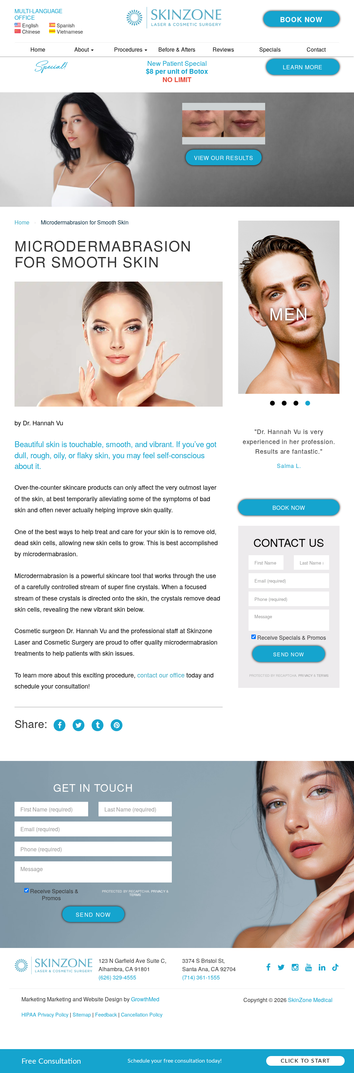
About (82, 49)
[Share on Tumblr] (97, 723)
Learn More (303, 67)
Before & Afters (176, 49)
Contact (316, 49)
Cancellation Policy (141, 1014)
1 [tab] (272, 403)
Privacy (306, 675)
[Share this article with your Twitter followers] (78, 723)
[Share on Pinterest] (116, 723)
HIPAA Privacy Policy (44, 1014)
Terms (322, 675)
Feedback (106, 1014)
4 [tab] (307, 403)
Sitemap (82, 1014)
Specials (270, 49)
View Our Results (223, 158)
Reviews (223, 49)
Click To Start (305, 1061)
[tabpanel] (289, 307)
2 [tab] (284, 403)
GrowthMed (145, 999)
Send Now (289, 654)
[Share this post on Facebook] (59, 723)
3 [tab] (296, 403)
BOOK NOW (301, 19)
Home (37, 49)
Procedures (129, 49)
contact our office (160, 674)
